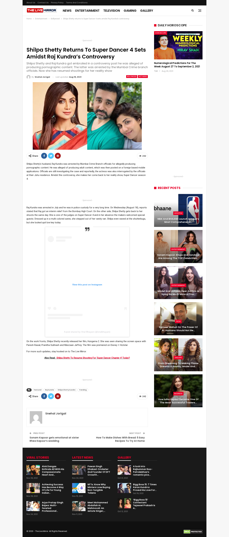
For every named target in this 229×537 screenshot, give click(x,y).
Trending (83, 390)
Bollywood (131, 76)
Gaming (130, 10)
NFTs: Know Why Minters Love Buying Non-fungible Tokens (99, 488)
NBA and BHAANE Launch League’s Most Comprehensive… (178, 220)
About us (30, 2)
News (67, 10)
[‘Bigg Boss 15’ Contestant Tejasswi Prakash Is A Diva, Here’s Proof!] (124, 503)
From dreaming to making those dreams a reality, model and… (178, 365)
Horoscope (160, 33)
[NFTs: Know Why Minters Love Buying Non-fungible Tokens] (79, 488)
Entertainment (87, 10)
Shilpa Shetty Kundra (66, 390)
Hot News (143, 76)
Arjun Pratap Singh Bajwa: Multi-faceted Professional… (52, 507)
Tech (178, 321)
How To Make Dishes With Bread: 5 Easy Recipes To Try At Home (120, 439)
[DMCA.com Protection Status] (193, 531)
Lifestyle (178, 213)
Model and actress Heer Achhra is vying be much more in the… (178, 293)
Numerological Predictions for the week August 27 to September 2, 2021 (177, 64)
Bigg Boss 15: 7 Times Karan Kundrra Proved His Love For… (145, 487)
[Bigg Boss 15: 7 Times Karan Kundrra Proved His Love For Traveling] (124, 488)
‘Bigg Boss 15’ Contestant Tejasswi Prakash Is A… (144, 504)
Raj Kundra (49, 390)
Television (111, 10)
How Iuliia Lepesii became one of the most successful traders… (178, 401)
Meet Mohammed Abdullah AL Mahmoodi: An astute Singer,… (98, 507)
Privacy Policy (57, 2)
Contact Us (43, 2)
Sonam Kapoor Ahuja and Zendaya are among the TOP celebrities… (178, 256)
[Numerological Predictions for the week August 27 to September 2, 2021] (178, 45)
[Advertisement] (87, 31)
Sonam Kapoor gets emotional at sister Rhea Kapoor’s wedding (54, 439)
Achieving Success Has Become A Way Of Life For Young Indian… (53, 488)
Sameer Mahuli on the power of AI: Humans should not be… (178, 329)
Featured (37, 390)
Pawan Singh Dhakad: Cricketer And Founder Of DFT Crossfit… (99, 470)
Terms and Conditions (77, 2)
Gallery (146, 10)
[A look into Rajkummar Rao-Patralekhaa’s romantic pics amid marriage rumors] (124, 470)
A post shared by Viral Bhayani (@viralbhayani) (87, 332)
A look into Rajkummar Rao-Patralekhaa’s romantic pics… (142, 470)
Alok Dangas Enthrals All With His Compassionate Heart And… (53, 470)
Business (178, 393)
